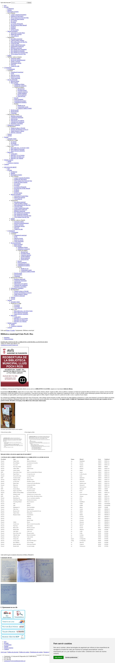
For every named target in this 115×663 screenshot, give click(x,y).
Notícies (9, 134)
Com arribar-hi (15, 36)
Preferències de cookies (36, 652)
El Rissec (13, 28)
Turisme (6, 137)
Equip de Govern (15, 76)
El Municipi (10, 8)
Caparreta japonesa (23, 92)
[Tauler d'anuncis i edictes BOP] (13, 638)
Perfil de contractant (16, 132)
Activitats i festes (11, 138)
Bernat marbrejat (22, 95)
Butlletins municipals (16, 116)
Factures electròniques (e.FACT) (19, 129)
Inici (5, 5)
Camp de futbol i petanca (17, 40)
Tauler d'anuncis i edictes (17, 131)
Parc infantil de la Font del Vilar (19, 52)
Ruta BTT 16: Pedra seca (17, 157)
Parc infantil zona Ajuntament (19, 49)
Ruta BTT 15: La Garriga (17, 155)
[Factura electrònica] (13, 628)
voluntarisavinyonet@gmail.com (9, 345)
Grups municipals (15, 78)
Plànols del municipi (16, 34)
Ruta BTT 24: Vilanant (17, 158)
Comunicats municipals (17, 117)
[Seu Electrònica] (7, 618)
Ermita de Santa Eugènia (17, 19)
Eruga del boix (21, 96)
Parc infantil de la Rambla (17, 51)
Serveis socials (15, 110)
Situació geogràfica (12, 31)
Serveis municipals (12, 79)
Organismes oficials (16, 63)
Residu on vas (21, 105)
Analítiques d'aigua (19, 84)
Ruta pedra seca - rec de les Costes (20, 147)
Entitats (9, 55)
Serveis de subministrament (18, 60)
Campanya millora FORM (24, 108)
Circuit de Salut (15, 43)
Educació (13, 64)
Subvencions (14, 119)
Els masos (13, 22)
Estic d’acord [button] (58, 657)
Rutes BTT (10, 152)
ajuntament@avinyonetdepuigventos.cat (14, 661)
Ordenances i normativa (13, 125)
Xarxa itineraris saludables (18, 150)
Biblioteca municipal (16, 48)
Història (9, 10)
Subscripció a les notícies (17, 120)
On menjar (13, 141)
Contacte (6, 164)
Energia (16, 98)
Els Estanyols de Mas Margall (19, 25)
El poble (6, 7)
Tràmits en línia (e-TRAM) (18, 128)
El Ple (12, 73)
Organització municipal (17, 72)
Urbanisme (14, 113)
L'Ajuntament (7, 67)
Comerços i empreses (13, 163)
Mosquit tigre (21, 88)
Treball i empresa (8, 160)
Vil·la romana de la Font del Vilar (20, 17)
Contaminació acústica (20, 101)
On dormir (13, 143)
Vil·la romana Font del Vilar (18, 54)
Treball (9, 161)
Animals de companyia (20, 85)
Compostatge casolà (23, 107)
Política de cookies (24, 652)
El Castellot (14, 20)
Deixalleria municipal (16, 39)
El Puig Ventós (15, 29)
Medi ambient (14, 82)
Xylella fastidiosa (22, 93)
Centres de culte (15, 66)
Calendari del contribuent (17, 122)
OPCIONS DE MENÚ (10, 167)
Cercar (29, 2)
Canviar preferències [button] (71, 657)
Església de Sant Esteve (17, 16)
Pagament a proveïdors (17, 123)
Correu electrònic (8, 339)
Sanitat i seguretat (15, 61)
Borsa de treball (15, 81)
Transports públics (15, 58)
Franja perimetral (18, 99)
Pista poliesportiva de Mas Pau (19, 42)
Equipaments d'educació (17, 46)
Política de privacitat (12, 652)
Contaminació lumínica (20, 102)
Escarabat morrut (22, 90)
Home (8, 330)
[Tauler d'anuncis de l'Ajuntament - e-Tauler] (13, 633)
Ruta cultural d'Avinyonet (17, 149)
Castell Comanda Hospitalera (18, 14)
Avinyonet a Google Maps (18, 33)
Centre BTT (14, 154)
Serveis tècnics (15, 111)
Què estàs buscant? (6, 2)
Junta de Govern (15, 75)
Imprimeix (7, 337)
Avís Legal (3, 652)
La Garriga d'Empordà (17, 23)
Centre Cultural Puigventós (18, 45)
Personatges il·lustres (13, 11)
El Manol (13, 26)
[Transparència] (19, 618)
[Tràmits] (13, 623)
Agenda (9, 135)
